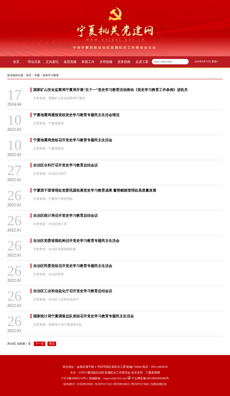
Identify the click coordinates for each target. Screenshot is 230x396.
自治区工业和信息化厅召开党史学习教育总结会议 (72, 291)
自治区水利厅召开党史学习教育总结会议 (65, 165)
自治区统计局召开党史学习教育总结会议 (65, 215)
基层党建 (70, 62)
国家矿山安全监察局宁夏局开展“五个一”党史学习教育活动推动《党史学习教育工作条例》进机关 (110, 90)
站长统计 (69, 384)
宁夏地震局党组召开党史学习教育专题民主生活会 (72, 140)
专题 (37, 75)
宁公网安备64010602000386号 (150, 378)
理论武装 (34, 62)
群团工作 (88, 62)
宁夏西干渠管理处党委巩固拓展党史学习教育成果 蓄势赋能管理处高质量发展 (94, 190)
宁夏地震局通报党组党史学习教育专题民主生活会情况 (76, 115)
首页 (16, 62)
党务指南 (124, 62)
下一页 (39, 343)
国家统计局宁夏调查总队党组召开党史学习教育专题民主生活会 (83, 316)
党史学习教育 (51, 75)
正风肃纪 (52, 62)
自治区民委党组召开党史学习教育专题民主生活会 (72, 266)
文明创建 (106, 62)
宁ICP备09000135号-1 (74, 378)
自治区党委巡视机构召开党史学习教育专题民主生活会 (76, 241)
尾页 (52, 343)
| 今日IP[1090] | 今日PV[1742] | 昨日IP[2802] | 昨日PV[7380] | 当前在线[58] (121, 384)
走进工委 (141, 62)
